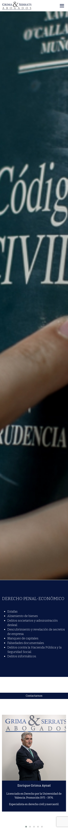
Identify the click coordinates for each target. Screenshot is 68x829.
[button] (26, 826)
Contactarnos (34, 695)
